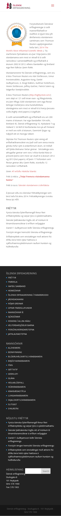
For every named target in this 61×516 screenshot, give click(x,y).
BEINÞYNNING (15, 352)
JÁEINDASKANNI (15, 299)
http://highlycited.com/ (40, 95)
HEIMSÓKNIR (14, 290)
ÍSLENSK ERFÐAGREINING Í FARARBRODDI (28, 295)
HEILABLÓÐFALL (16, 382)
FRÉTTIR (12, 277)
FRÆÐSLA (12, 281)
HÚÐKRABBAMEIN (17, 386)
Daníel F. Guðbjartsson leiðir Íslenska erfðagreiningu (30, 227)
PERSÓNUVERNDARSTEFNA (21, 329)
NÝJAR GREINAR (15, 303)
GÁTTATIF (13, 369)
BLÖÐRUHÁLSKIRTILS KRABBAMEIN (25, 356)
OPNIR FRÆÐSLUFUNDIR (20, 308)
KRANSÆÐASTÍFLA (17, 391)
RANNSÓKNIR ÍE (15, 312)
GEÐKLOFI (13, 374)
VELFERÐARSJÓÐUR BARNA (21, 325)
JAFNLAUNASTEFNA (17, 334)
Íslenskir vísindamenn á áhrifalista (33, 185)
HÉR (17, 199)
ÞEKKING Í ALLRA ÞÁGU (19, 321)
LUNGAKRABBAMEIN (18, 395)
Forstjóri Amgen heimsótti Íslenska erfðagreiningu (29, 232)
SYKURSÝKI (13, 408)
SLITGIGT (12, 404)
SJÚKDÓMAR (14, 316)
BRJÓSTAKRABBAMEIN (19, 361)
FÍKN (10, 365)
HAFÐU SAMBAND (17, 286)
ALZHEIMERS (14, 347)
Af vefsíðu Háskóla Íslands (24, 171)
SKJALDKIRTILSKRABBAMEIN (21, 400)
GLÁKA (11, 378)
